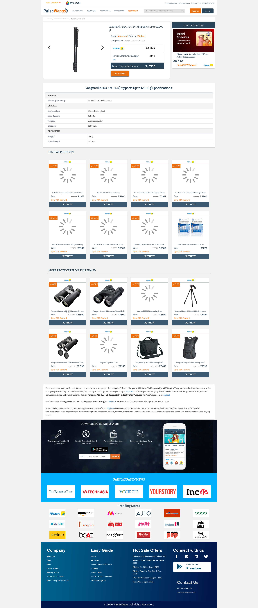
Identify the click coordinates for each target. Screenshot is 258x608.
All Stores (95, 560)
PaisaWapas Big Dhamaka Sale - (149, 556)
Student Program (98, 580)
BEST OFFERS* (133, 11)
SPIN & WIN (74, 3)
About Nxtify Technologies (58, 580)
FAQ (49, 564)
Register (195, 11)
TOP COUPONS (119, 11)
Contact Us (187, 582)
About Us (51, 556)
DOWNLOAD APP (208, 3)
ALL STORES (91, 11)
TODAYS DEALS (105, 11)
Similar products (61, 152)
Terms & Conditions (55, 576)
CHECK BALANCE (171, 3)
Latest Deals (96, 572)
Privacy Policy (53, 572)
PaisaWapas (121, 604)
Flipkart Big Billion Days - (146, 567)
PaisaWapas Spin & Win (143, 582)
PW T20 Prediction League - (147, 578)
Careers (94, 568)
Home (93, 556)
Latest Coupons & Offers (101, 564)
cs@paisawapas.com (186, 592)
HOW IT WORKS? (184, 3)
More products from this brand (72, 270)
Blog (49, 560)
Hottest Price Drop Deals (101, 576)
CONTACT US (196, 3)
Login (207, 11)
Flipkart (141, 36)
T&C (114, 60)
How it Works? (53, 568)
